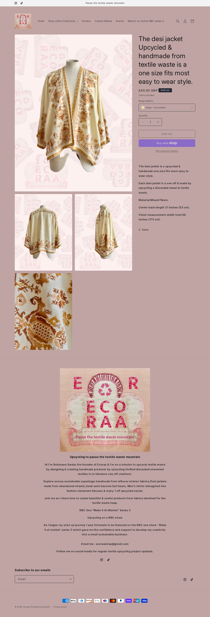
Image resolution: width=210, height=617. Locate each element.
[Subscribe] (70, 579)
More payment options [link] (167, 151)
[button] (63, 21)
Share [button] (145, 229)
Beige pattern (146, 101)
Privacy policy (60, 607)
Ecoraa (26, 607)
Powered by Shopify (40, 607)
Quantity (143, 115)
